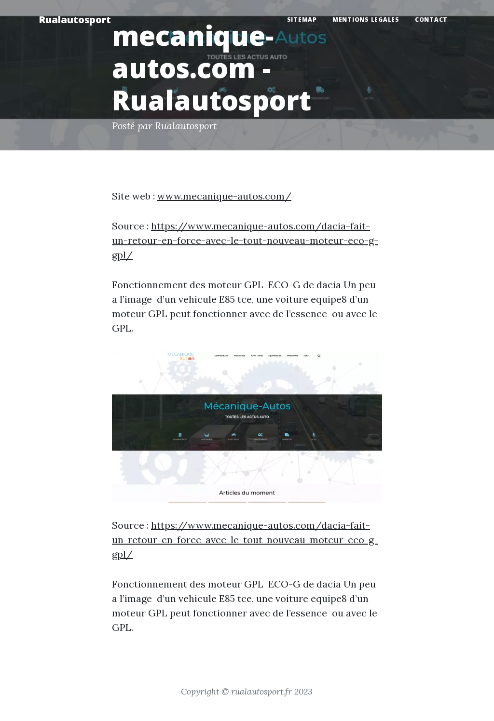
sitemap (302, 19)
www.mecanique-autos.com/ (224, 196)
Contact (431, 19)
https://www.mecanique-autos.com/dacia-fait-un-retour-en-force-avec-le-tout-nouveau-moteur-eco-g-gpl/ (245, 240)
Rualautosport (75, 19)
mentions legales (365, 19)
